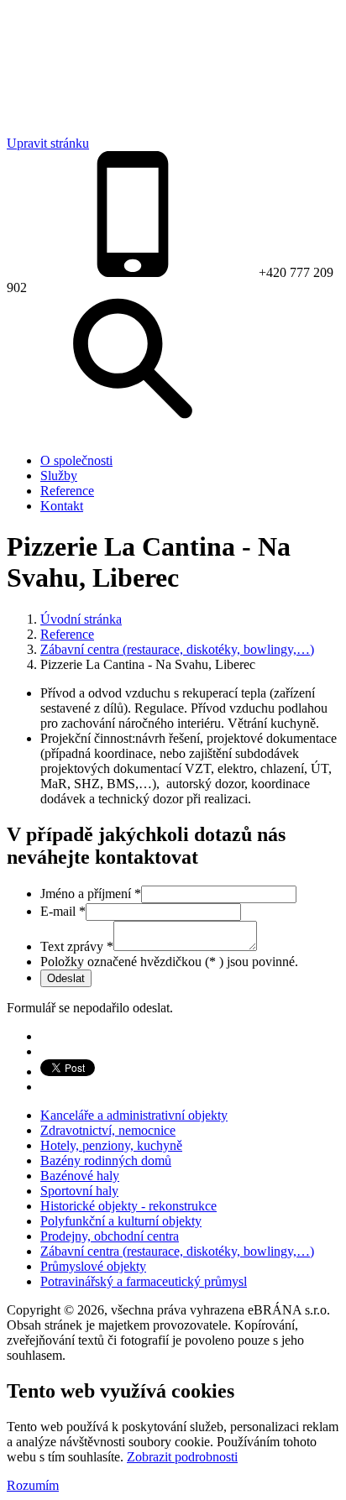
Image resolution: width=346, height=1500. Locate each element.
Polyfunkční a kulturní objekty (121, 1221)
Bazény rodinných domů (105, 1160)
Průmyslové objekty (93, 1266)
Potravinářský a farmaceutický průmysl (143, 1281)
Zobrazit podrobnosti (182, 1457)
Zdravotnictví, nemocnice (108, 1130)
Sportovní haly (79, 1191)
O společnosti (76, 460)
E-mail (63, 911)
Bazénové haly (79, 1175)
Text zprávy (76, 946)
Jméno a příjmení (90, 893)
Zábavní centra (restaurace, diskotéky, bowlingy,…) (177, 649)
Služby (58, 475)
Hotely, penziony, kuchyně (111, 1145)
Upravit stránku (48, 143)
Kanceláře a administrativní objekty (134, 1115)
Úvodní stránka (81, 619)
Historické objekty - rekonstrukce (128, 1206)
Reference (67, 490)
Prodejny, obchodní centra (109, 1236)
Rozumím (33, 1485)
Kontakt (61, 506)
